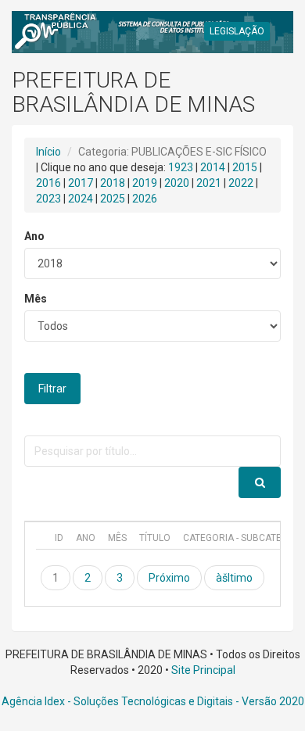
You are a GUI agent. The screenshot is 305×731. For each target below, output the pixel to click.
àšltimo (234, 578)
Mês (35, 298)
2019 (144, 183)
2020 (176, 183)
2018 (112, 183)
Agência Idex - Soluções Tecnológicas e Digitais (117, 701)
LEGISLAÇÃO (237, 31)
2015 (244, 167)
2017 (80, 183)
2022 (240, 183)
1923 (180, 167)
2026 (144, 198)
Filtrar (52, 388)
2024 (80, 198)
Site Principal (203, 670)
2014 (212, 167)
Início (48, 151)
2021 (208, 183)
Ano (34, 236)
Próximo (169, 578)
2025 (112, 198)
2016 (48, 183)
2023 (48, 198)
